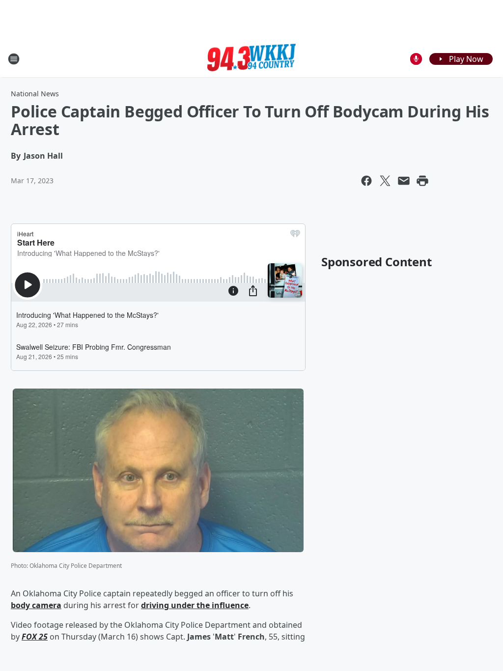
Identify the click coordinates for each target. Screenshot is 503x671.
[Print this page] (422, 181)
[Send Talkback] (416, 59)
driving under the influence (195, 605)
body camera (36, 605)
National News (35, 93)
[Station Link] (251, 59)
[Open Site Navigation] (14, 59)
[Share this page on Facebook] (366, 181)
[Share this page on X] (385, 181)
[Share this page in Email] (404, 181)
